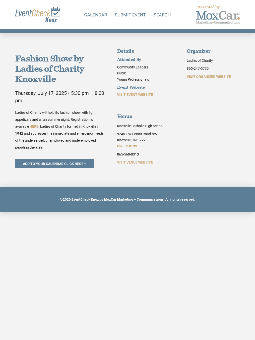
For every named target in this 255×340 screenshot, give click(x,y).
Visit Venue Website (135, 162)
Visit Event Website (135, 94)
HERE (34, 126)
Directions (127, 146)
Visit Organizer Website (209, 76)
